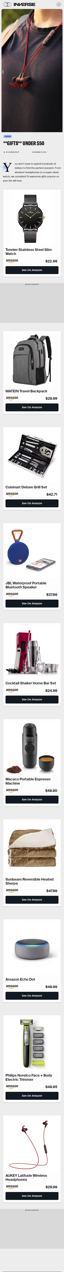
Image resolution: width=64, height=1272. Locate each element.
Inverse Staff (13, 152)
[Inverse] (24, 4)
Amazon (2, 72)
